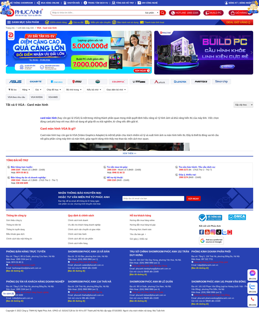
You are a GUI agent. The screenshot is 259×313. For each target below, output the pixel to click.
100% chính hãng (58, 22)
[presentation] (7, 52)
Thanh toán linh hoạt (154, 22)
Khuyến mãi (73, 3)
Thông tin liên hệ (13, 225)
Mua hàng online (50, 3)
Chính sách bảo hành (77, 234)
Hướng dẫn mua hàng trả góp (142, 225)
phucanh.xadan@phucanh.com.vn (89, 265)
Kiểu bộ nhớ (93, 89)
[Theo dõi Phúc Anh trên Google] (211, 244)
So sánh (8, 294)
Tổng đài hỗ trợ (125, 3)
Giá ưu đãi (78, 22)
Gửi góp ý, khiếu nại (138, 239)
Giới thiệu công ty (14, 220)
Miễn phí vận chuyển (101, 22)
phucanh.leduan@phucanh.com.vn (151, 295)
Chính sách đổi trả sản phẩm (80, 239)
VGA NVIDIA (37, 97)
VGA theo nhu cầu (16, 97)
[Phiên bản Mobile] (229, 234)
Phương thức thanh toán (140, 229)
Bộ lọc (13, 89)
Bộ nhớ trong (72, 89)
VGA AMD (53, 97)
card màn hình (48, 118)
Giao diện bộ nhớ (115, 89)
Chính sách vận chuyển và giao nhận (84, 229)
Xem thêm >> (129, 153)
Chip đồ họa (53, 89)
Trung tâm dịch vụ (98, 3)
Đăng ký (233, 3)
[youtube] (207, 234)
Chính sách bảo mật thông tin (19, 239)
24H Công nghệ (150, 3)
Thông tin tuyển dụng (15, 229)
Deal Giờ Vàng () (238, 22)
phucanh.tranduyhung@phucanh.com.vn (153, 269)
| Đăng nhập (245, 3)
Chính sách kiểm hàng (78, 243)
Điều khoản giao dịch (15, 234)
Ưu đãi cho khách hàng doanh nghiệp (84, 225)
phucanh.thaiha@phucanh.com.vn (89, 295)
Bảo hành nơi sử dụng (127, 22)
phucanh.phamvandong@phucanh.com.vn (216, 298)
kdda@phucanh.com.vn (22, 298)
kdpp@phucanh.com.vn (208, 265)
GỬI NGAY (193, 198)
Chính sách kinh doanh (78, 220)
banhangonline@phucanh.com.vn (26, 268)
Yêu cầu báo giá (137, 234)
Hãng (25, 89)
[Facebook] (201, 234)
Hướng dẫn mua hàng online (142, 220)
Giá (37, 89)
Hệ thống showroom (21, 3)
